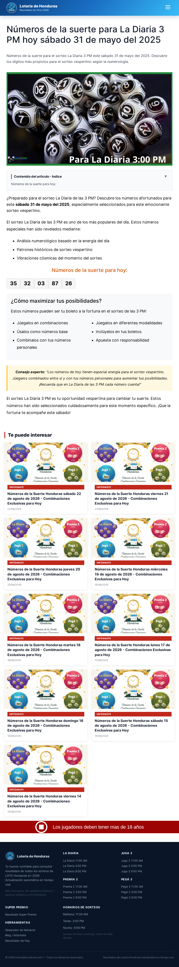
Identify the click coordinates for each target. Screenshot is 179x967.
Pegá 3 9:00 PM (131, 897)
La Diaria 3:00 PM (74, 865)
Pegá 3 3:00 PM (131, 892)
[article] (45, 478)
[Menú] (168, 8)
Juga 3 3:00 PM (131, 865)
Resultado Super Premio (20, 914)
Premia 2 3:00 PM (74, 892)
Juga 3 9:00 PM (131, 871)
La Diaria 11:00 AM (75, 860)
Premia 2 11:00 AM (75, 886)
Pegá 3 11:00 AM (132, 886)
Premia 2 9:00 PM (74, 897)
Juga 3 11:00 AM (132, 860)
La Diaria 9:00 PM (74, 871)
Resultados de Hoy (17, 940)
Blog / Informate (15, 935)
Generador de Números (20, 930)
